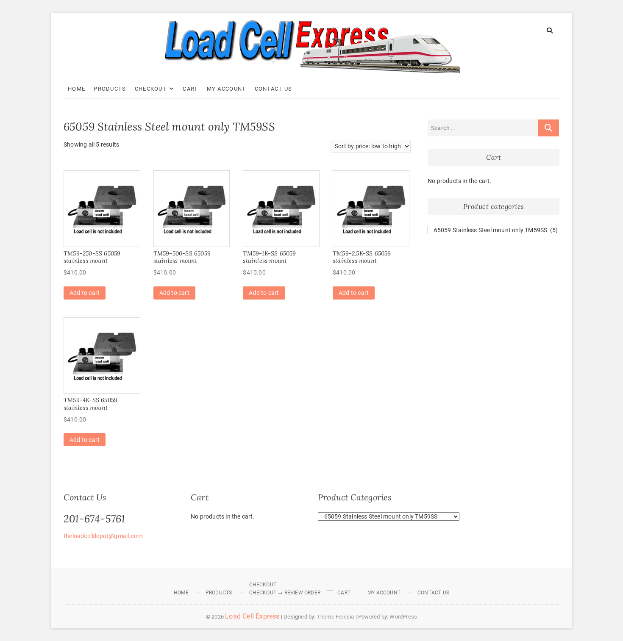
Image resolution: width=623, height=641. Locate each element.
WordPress (403, 616)
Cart (190, 89)
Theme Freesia (335, 616)
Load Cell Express (252, 616)
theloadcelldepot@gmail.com (103, 536)
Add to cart (85, 292)
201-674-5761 (94, 518)
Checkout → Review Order (285, 593)
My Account (226, 89)
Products (110, 89)
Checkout (151, 89)
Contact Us (273, 89)
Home (76, 89)
